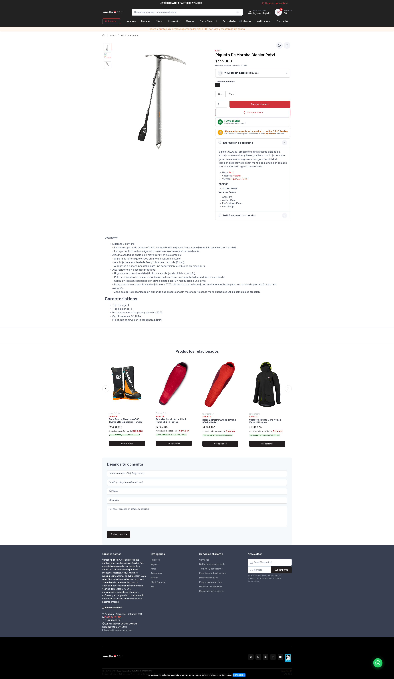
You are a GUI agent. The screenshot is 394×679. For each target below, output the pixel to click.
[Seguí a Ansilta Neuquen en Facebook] (273, 657)
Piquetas (134, 35)
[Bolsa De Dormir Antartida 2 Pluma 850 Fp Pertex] (174, 384)
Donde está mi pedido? (276, 3)
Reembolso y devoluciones (212, 573)
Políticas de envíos (208, 577)
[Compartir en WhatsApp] (279, 45)
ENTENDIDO (239, 675)
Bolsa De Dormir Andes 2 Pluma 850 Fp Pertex (219, 421)
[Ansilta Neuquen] (113, 12)
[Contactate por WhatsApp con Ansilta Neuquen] (258, 657)
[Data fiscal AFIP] (288, 658)
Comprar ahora (255, 112)
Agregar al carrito (260, 104)
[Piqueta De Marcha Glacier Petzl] (107, 47)
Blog (153, 586)
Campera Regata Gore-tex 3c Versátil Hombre (265, 421)
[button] (252, 73)
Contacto (282, 21)
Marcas (190, 21)
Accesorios (174, 21)
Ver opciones (127, 443)
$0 (288, 12)
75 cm (231, 94)
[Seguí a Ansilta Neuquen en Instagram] (265, 657)
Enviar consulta (119, 534)
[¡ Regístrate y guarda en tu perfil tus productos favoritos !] (287, 45)
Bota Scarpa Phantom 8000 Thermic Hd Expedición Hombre (125, 420)
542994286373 (113, 617)
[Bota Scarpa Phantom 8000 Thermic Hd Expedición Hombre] (127, 384)
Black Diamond (208, 21)
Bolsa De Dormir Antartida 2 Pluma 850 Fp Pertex (171, 420)
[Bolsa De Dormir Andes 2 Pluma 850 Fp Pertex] (220, 384)
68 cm (220, 94)
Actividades (229, 21)
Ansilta (160, 416)
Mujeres (145, 21)
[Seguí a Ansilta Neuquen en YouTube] (280, 657)
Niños (159, 21)
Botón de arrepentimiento (212, 564)
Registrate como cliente (211, 591)
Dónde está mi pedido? (210, 586)
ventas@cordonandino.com (118, 630)
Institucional (264, 21)
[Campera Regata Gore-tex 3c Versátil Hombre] (267, 384)
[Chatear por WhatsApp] (377, 662)
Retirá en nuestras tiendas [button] (239, 215)
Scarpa (113, 416)
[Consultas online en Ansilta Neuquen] (251, 657)
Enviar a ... (113, 21)
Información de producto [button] (238, 142)
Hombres (131, 21)
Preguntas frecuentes (210, 582)
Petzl (123, 35)
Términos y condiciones (211, 569)
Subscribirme (281, 569)
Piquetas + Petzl (239, 179)
